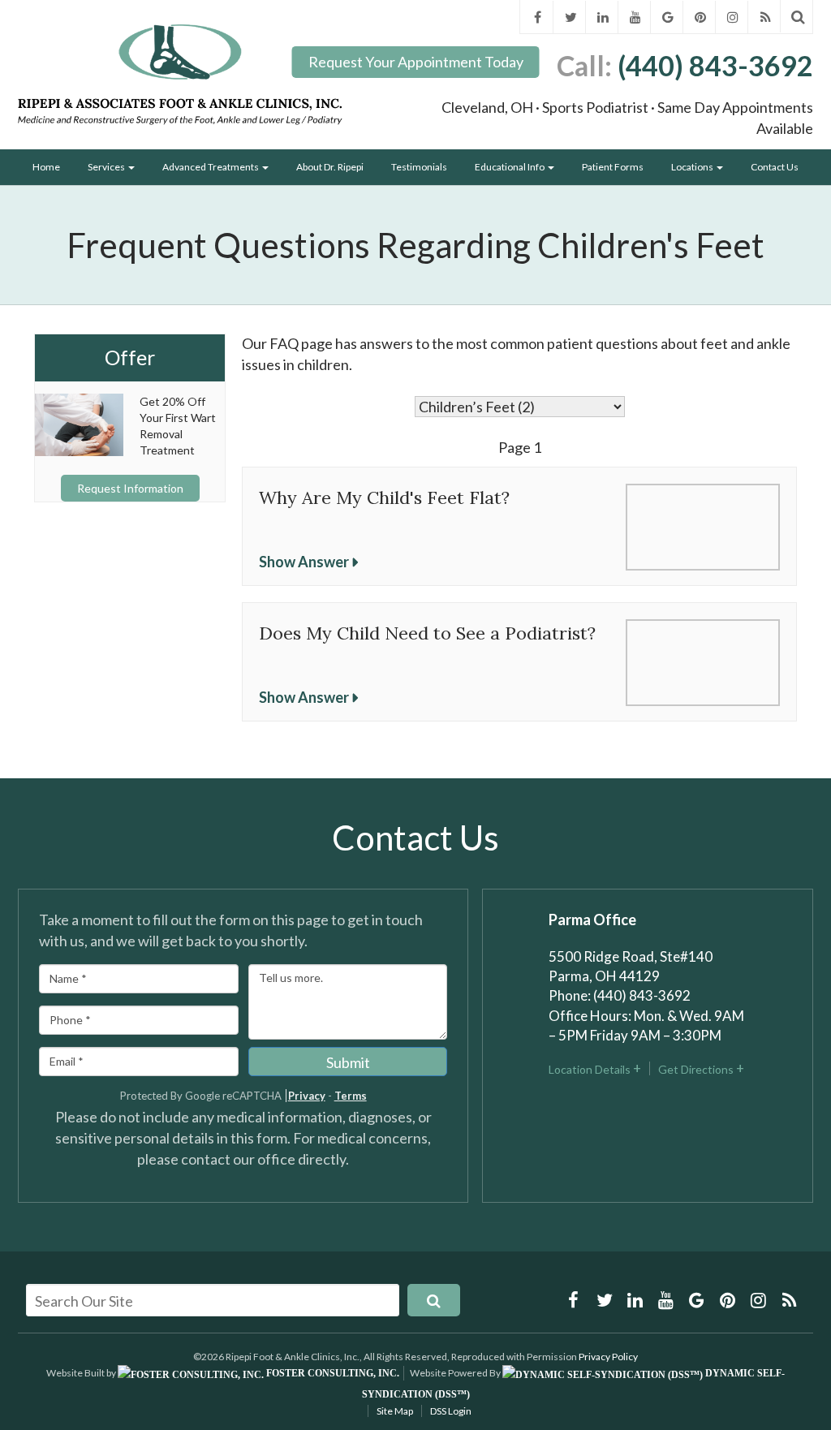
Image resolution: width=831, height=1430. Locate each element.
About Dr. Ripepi (330, 167)
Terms (350, 1095)
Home (46, 167)
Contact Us (775, 167)
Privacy (306, 1095)
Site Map (395, 1411)
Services (107, 167)
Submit (348, 1062)
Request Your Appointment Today (415, 62)
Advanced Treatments (211, 167)
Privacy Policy (608, 1356)
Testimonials (419, 167)
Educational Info (510, 167)
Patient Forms (613, 167)
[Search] (798, 16)
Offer (130, 358)
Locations (693, 167)
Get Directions (696, 1069)
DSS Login (450, 1411)
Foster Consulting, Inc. (331, 1373)
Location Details (590, 1069)
